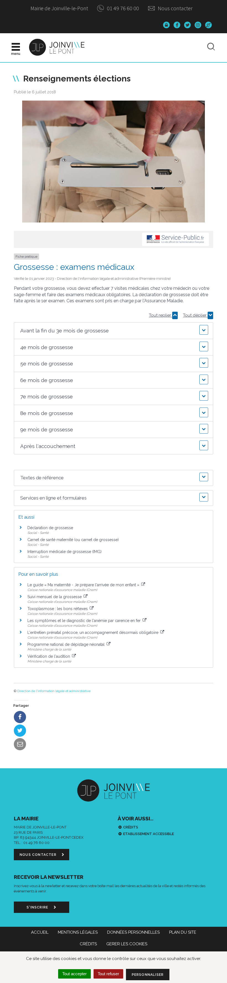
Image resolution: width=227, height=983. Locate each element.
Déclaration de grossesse (50, 528)
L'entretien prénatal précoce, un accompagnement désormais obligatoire (93, 632)
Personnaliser (148, 975)
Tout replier (160, 315)
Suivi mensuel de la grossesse (55, 597)
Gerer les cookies (126, 943)
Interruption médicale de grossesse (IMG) (64, 551)
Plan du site (182, 932)
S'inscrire (38, 907)
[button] (113, 330)
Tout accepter (74, 973)
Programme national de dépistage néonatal (66, 644)
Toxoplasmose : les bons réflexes (58, 608)
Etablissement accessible (148, 834)
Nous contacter (175, 8)
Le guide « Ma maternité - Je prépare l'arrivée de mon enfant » (83, 585)
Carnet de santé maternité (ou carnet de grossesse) (73, 539)
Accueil (39, 932)
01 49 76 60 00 (122, 8)
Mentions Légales (78, 932)
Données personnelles (133, 932)
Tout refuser (108, 973)
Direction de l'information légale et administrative (54, 691)
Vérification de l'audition (49, 656)
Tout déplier (195, 315)
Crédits (130, 827)
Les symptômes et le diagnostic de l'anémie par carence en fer (84, 620)
